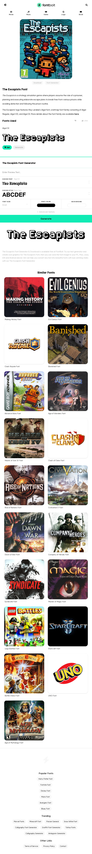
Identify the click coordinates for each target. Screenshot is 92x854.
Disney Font (45, 791)
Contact (63, 846)
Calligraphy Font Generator (26, 827)
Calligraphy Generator (34, 833)
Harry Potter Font (45, 779)
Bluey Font (45, 809)
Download (37, 83)
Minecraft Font (35, 821)
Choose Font (7, 179)
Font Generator (53, 83)
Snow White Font (70, 821)
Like (85, 121)
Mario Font (45, 797)
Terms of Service (31, 846)
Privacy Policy (49, 846)
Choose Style (7, 190)
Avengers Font (45, 803)
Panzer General (52, 821)
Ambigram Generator (56, 833)
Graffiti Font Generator (51, 827)
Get (8, 147)
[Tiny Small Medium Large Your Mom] (15, 204)
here (76, 114)
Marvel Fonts (19, 821)
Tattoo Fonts (71, 827)
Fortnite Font (45, 785)
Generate (19, 147)
